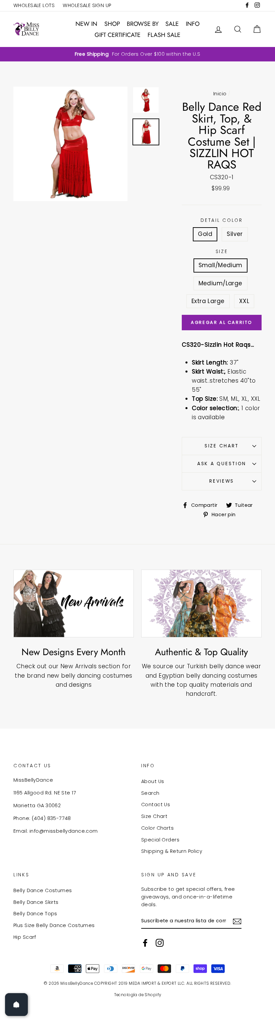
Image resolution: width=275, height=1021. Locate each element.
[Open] (16, 1004)
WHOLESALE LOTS (34, 5)
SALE (172, 23)
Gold (205, 234)
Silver (235, 234)
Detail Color (222, 220)
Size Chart (222, 446)
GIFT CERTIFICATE (118, 35)
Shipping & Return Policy (171, 851)
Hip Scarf (24, 937)
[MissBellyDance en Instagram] (160, 943)
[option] (137, 54)
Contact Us (155, 804)
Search (150, 793)
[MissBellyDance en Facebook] (145, 943)
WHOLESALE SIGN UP (87, 5)
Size (222, 251)
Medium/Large (220, 283)
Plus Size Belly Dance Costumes (54, 925)
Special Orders (160, 839)
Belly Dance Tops (35, 913)
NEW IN (86, 23)
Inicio (220, 93)
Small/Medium (220, 265)
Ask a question (221, 463)
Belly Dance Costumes (42, 890)
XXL (244, 301)
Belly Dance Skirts (36, 902)
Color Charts (157, 828)
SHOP (112, 23)
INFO (193, 23)
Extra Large (208, 301)
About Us (152, 781)
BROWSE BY (143, 23)
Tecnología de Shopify (137, 995)
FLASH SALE (164, 35)
